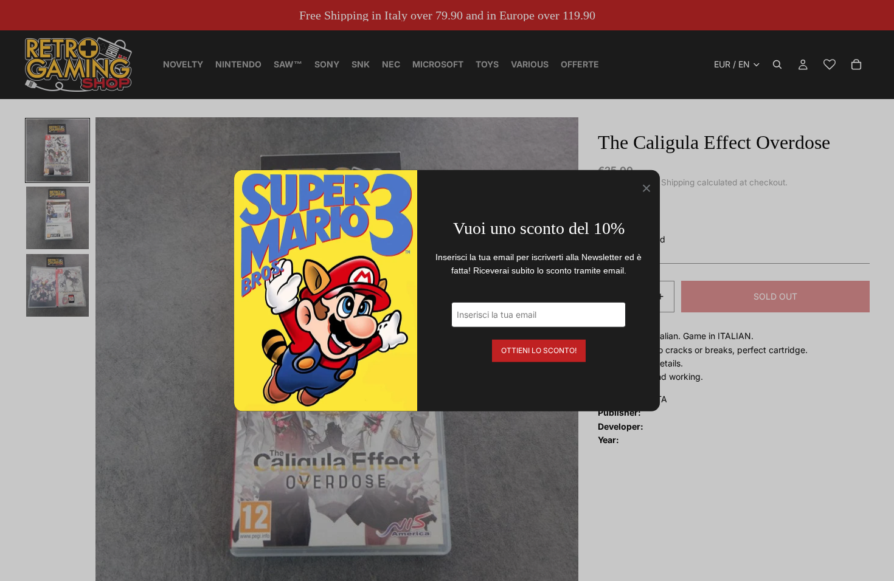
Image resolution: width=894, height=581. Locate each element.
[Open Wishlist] (829, 64)
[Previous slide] (108, 358)
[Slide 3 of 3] (57, 285)
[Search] (777, 64)
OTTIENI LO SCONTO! (539, 349)
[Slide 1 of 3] (57, 150)
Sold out (775, 296)
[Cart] (856, 64)
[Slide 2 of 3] (57, 218)
